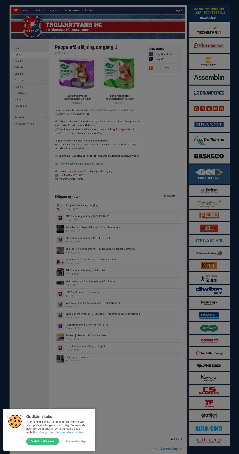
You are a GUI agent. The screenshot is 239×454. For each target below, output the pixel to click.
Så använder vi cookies (69, 432)
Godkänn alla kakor (43, 441)
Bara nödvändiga (76, 441)
